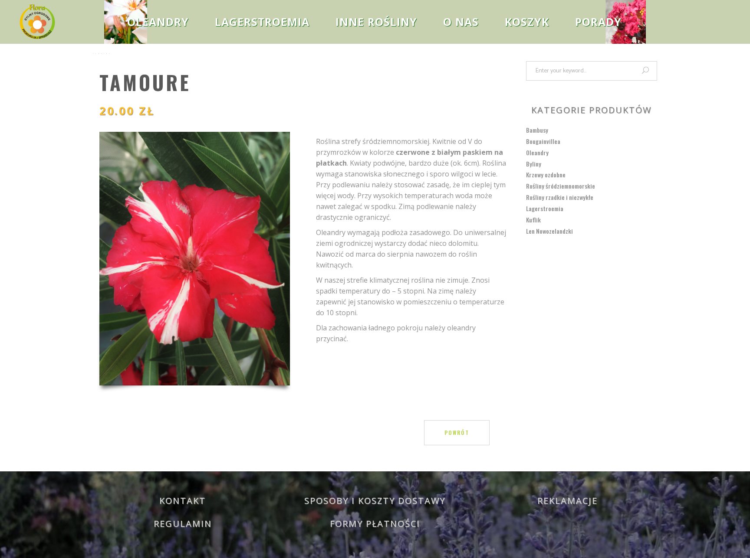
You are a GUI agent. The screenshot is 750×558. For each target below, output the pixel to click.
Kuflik (533, 219)
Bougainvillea (543, 141)
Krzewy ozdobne (546, 174)
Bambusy (537, 129)
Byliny (533, 163)
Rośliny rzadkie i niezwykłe (559, 197)
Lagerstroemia (544, 208)
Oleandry (537, 152)
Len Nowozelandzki (549, 230)
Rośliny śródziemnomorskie (560, 185)
